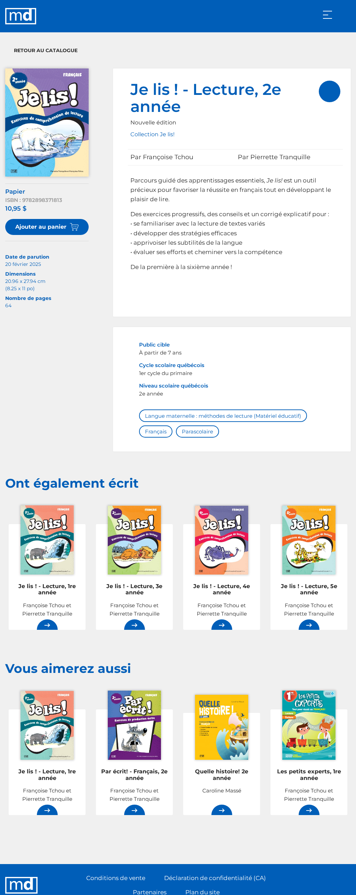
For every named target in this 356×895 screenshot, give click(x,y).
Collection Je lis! (152, 134)
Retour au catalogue (46, 50)
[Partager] (329, 91)
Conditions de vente (115, 877)
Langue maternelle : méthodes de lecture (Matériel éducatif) (223, 416)
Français (156, 431)
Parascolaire (197, 431)
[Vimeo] (345, 885)
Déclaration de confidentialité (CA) (215, 877)
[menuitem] (329, 91)
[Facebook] (331, 885)
